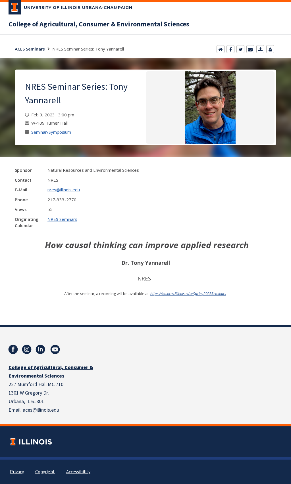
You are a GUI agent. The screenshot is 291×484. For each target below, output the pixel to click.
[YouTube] (55, 349)
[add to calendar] (260, 49)
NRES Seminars (62, 219)
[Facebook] (230, 49)
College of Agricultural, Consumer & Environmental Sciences (99, 24)
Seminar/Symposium (51, 132)
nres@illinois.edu (63, 189)
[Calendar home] (221, 49)
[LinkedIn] (40, 349)
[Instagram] (26, 349)
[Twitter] (240, 49)
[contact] (270, 49)
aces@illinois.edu (41, 410)
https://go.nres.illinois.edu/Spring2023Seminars (188, 293)
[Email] (250, 49)
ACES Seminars (30, 49)
